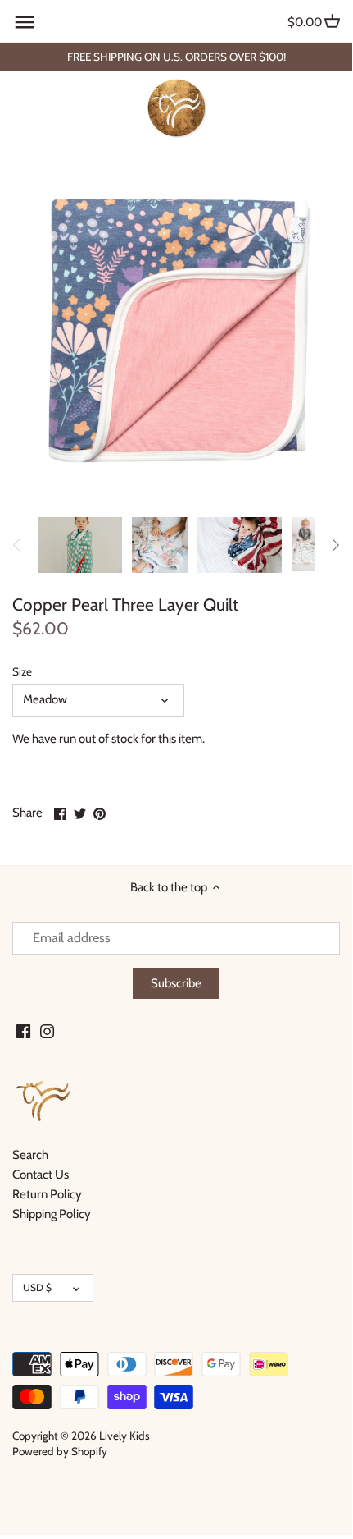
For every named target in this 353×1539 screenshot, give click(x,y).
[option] (80, 545)
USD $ (37, 1287)
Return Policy (47, 1194)
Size (22, 671)
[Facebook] (23, 1031)
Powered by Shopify (59, 1451)
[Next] (335, 545)
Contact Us (40, 1174)
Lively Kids (124, 1435)
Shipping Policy (51, 1214)
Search (30, 1154)
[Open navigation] (24, 22)
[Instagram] (47, 1031)
